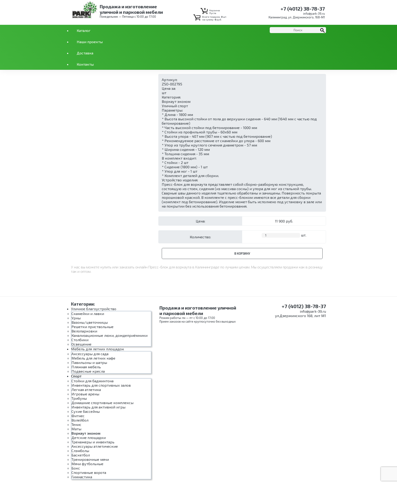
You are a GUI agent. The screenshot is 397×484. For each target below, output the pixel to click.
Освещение (81, 344)
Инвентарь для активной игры (98, 407)
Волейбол (79, 420)
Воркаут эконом (176, 101)
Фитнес (78, 416)
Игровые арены (85, 394)
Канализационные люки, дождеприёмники (109, 335)
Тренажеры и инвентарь (92, 442)
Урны (76, 318)
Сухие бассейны (85, 411)
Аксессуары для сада (89, 354)
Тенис (76, 424)
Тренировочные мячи (90, 459)
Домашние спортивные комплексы (102, 402)
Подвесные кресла (88, 371)
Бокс (75, 468)
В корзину (242, 253)
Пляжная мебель (86, 367)
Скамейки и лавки (87, 313)
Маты (76, 429)
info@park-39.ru (314, 13)
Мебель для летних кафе (93, 358)
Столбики (79, 340)
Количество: (200, 237)
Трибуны (79, 398)
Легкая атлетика (86, 389)
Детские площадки (88, 437)
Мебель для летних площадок (97, 349)
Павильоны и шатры (89, 362)
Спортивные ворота (88, 472)
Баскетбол (80, 455)
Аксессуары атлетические (94, 446)
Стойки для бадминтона (92, 381)
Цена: (200, 221)
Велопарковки (84, 331)
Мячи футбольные (87, 463)
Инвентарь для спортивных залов (101, 385)
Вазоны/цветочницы (89, 322)
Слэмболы (80, 450)
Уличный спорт (175, 106)
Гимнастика (81, 477)
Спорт (76, 376)
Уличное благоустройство (93, 309)
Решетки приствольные (92, 326)
